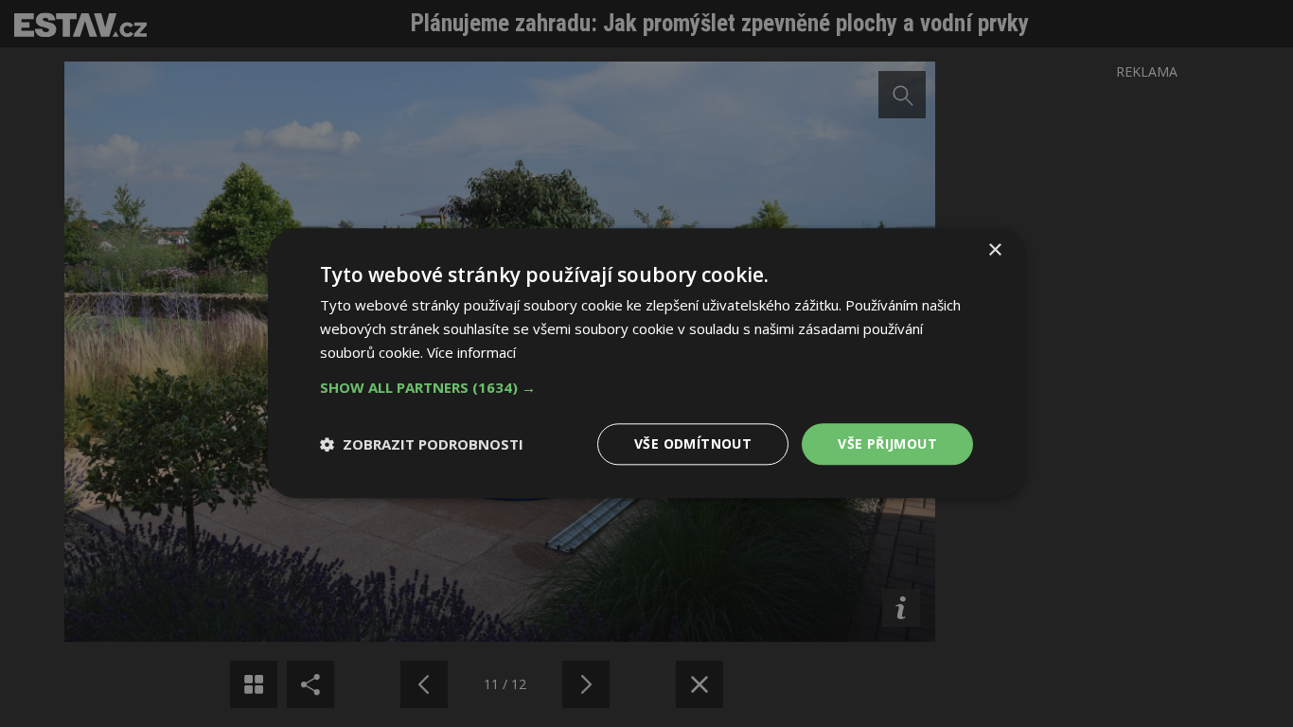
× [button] (994, 250)
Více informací (471, 352)
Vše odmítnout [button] (693, 443)
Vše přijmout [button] (887, 443)
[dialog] (646, 363)
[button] (646, 387)
